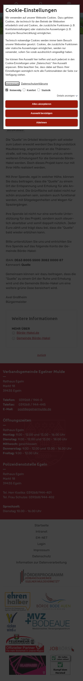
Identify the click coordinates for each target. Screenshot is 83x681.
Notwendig (15, 90)
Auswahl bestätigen (41, 113)
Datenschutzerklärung (34, 83)
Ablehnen (41, 122)
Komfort (31, 90)
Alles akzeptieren (41, 104)
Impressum (12, 83)
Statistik (46, 90)
